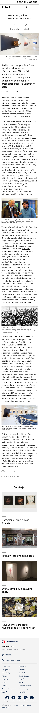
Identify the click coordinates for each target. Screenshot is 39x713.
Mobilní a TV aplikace (9, 689)
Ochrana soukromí (25, 705)
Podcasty (5, 679)
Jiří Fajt (25, 29)
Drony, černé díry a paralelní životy (17, 590)
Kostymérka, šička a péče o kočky (15, 521)
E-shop (4, 686)
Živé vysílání (6, 670)
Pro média (22, 666)
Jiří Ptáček (5, 91)
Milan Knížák (16, 29)
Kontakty (22, 692)
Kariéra (21, 682)
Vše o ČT (4, 692)
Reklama (22, 670)
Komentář (13, 25)
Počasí (4, 682)
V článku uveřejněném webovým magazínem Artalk (17, 251)
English (16, 705)
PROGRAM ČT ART (27, 2)
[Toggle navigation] (3, 2)
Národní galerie (24, 25)
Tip (4, 515)
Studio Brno (23, 673)
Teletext (5, 676)
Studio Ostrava (24, 676)
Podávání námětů (25, 686)
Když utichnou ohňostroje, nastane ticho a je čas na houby (18, 626)
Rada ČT (22, 679)
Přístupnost (5, 707)
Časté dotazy (23, 689)
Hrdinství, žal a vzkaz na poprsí (18, 555)
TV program (6, 666)
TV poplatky (6, 673)
